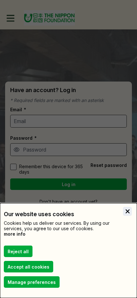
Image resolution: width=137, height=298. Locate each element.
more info (14, 234)
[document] (68, 250)
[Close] (127, 211)
